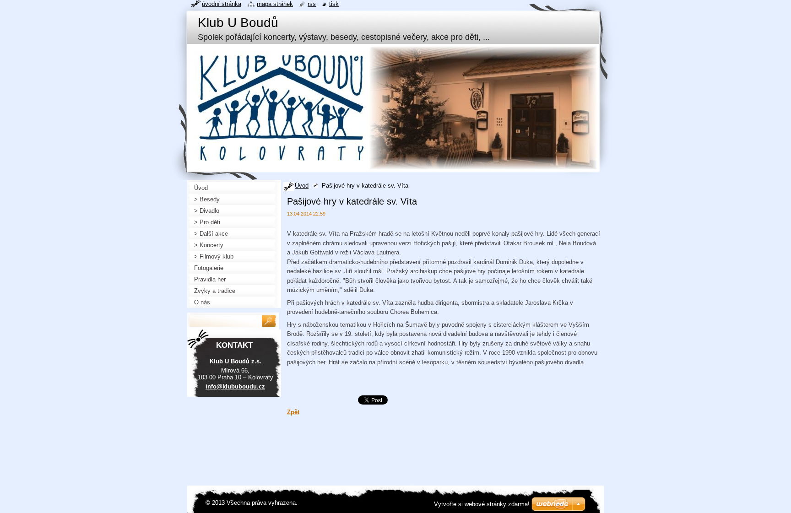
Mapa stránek (275, 3)
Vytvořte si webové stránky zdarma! (482, 504)
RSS (312, 3)
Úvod (302, 185)
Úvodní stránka (221, 3)
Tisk (334, 3)
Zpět (293, 412)
